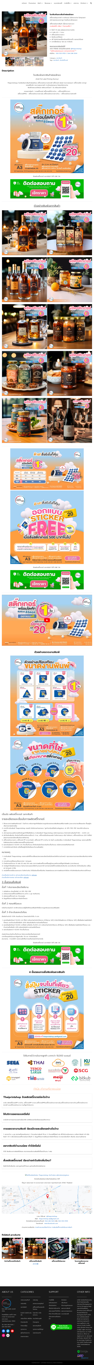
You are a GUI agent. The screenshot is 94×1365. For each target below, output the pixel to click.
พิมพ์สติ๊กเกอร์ (64, 60)
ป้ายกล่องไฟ (24, 1322)
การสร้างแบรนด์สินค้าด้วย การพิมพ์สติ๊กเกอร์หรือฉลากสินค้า (53, 1227)
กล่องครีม (23, 1303)
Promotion (32, 3)
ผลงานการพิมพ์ (65, 1308)
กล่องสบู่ (35, 1300)
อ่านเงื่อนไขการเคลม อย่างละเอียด (15, 877)
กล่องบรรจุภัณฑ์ (25, 1300)
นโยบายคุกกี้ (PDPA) (54, 1311)
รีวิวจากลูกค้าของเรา (67, 1305)
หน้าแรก (24, 3)
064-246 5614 (49, 1221)
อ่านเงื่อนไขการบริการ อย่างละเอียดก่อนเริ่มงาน (19, 875)
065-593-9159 (61, 53)
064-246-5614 (72, 53)
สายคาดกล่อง (24, 1336)
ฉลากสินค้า (59, 58)
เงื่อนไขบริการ (52, 1305)
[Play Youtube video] (47, 620)
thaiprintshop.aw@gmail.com (49, 1219)
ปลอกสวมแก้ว (37, 1333)
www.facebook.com (51, 1223)
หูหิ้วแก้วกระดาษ (25, 1333)
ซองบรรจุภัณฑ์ (37, 1326)
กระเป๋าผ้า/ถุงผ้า (37, 1318)
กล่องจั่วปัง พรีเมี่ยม (26, 1318)
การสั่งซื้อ (67, 3)
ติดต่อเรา (83, 3)
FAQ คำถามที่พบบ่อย (55, 1314)
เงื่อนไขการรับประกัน (54, 1308)
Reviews (47, 3)
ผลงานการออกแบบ (66, 1311)
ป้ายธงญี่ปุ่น (24, 1326)
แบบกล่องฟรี (58, 3)
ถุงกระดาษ (24, 1329)
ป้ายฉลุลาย (36, 1322)
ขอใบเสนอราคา (53, 1303)
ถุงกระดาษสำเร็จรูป (38, 1329)
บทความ (76, 3)
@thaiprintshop (51, 1216)
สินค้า (39, 3)
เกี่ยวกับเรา (64, 1303)
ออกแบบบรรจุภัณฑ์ (38, 1303)
